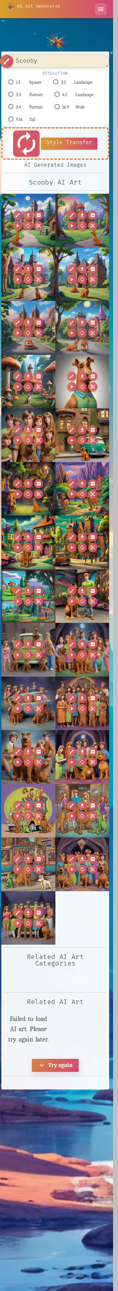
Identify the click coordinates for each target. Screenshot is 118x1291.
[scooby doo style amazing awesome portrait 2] (82, 811)
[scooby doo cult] (82, 757)
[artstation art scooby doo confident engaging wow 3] (28, 703)
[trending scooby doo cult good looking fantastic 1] (82, 864)
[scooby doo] (28, 757)
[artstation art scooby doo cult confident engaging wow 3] (82, 703)
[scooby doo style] (28, 811)
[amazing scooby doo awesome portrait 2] (82, 382)
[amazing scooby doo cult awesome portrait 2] (28, 435)
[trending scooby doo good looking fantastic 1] (28, 918)
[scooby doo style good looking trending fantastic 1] (28, 864)
